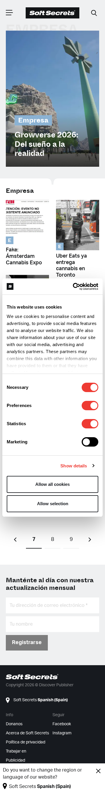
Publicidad (15, 760)
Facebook (61, 724)
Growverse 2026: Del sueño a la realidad (46, 144)
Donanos (14, 724)
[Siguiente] (90, 540)
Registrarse (27, 642)
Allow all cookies (52, 484)
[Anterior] (15, 540)
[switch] (90, 405)
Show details (73, 465)
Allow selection (52, 503)
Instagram (61, 733)
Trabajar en (16, 751)
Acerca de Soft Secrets (27, 733)
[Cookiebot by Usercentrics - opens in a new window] (74, 286)
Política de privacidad (25, 742)
